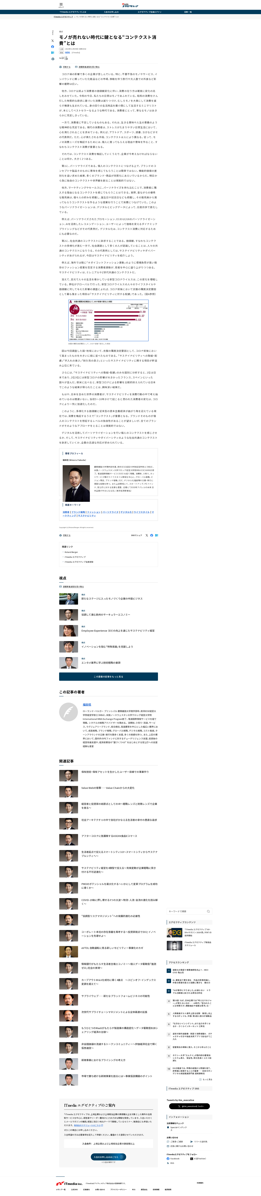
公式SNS (74, 1189)
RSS (133, 1189)
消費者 (66, 512)
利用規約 (200, 1183)
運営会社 (144, 1189)
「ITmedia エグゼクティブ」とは (73, 12)
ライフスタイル (142, 512)
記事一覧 (188, 12)
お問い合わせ (100, 1189)
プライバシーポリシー (118, 1189)
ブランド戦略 (78, 512)
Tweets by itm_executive (180, 1100)
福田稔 (87, 704)
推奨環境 (168, 1189)
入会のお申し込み (111, 12)
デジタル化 (126, 512)
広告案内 (86, 1189)
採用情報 (156, 1189)
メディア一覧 (61, 1189)
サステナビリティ (87, 515)
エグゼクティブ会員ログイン (150, 12)
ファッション (94, 512)
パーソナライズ (110, 512)
